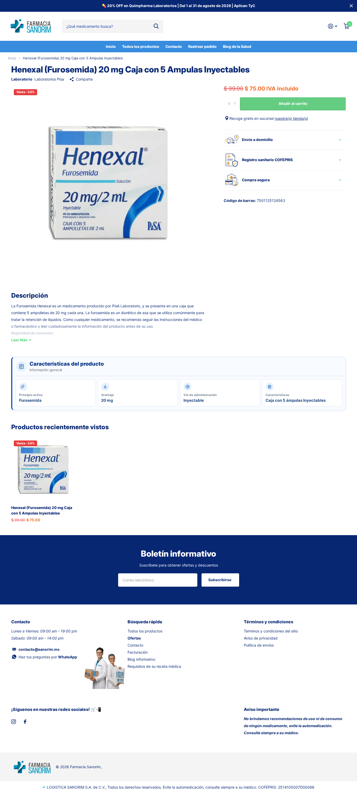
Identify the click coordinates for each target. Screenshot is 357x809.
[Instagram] (13, 721)
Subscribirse (220, 580)
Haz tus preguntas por (48, 657)
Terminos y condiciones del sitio (271, 631)
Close (351, 6)
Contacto (173, 46)
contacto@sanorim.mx (39, 649)
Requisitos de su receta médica (154, 666)
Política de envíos (259, 645)
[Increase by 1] (235, 99)
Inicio (111, 46)
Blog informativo (141, 659)
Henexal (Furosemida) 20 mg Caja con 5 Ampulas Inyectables (41, 510)
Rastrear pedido (202, 46)
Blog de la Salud (237, 46)
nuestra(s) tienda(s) (291, 118)
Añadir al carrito (293, 103)
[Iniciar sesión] (332, 26)
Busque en (156, 26)
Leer (19, 340)
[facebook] (25, 722)
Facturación (138, 652)
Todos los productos (140, 46)
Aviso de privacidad (261, 638)
